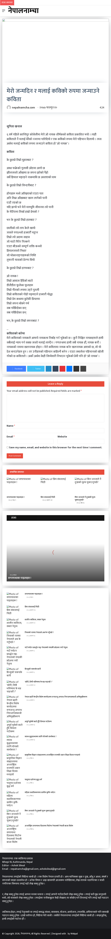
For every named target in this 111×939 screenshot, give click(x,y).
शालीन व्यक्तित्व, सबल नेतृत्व (35, 619)
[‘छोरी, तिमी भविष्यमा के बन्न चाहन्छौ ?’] (15, 686)
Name (11, 426)
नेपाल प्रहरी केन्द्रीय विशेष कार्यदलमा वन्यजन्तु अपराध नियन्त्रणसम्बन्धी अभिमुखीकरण (56, 696)
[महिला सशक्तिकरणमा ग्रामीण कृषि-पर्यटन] (15, 799)
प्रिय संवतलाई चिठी (48, 497)
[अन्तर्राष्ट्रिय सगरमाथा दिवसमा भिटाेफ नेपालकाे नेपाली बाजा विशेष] (15, 834)
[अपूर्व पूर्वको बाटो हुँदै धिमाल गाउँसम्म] (15, 726)
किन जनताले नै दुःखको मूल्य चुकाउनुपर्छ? (85, 498)
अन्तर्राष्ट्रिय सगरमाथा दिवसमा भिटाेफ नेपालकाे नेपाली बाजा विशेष (49, 825)
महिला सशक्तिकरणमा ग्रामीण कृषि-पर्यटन (40, 792)
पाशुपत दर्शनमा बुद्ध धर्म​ (33, 779)
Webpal (74, 934)
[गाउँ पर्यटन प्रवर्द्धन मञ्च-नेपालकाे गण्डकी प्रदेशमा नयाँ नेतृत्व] (15, 656)
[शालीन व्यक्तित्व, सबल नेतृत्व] (15, 623)
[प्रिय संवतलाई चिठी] (55, 486)
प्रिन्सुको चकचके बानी (33, 669)
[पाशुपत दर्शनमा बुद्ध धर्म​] (15, 783)
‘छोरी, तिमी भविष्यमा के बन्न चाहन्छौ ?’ (38, 681)
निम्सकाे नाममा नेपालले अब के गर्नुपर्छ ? (39, 632)
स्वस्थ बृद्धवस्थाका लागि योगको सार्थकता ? (41, 736)
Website (62, 437)
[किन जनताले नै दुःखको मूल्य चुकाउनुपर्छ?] (89, 486)
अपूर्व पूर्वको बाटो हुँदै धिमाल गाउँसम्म (38, 721)
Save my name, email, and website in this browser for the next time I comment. (55, 447)
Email (11, 437)
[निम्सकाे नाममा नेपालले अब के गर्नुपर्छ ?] (15, 637)
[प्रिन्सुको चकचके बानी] (15, 673)
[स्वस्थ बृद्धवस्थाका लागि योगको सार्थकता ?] (15, 743)
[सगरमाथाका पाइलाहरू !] (21, 486)
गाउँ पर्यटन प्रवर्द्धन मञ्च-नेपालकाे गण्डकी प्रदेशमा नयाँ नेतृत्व (46, 647)
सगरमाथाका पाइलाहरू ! (16, 497)
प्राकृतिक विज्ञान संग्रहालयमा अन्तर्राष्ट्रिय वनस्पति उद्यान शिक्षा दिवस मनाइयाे (52, 755)
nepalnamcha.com (23, 107)
